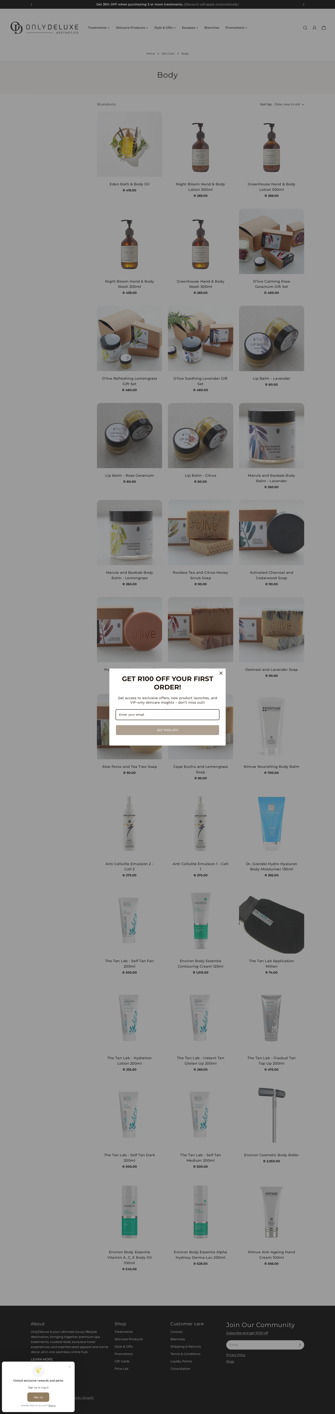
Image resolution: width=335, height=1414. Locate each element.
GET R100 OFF (167, 730)
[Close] (221, 673)
